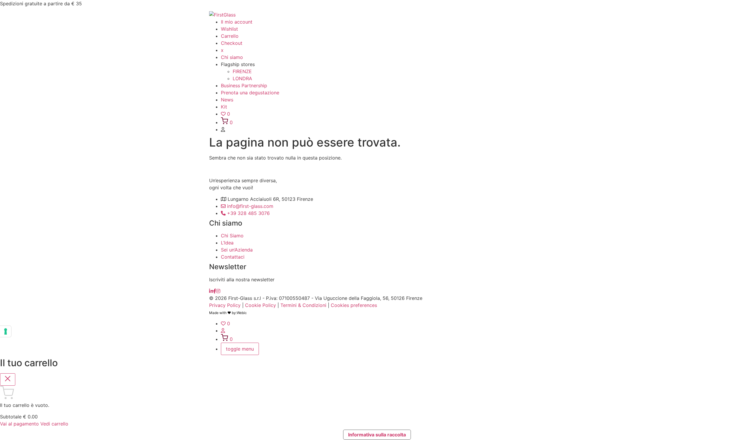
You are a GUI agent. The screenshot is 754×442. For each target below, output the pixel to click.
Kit (224, 107)
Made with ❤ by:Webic (228, 312)
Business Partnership (244, 85)
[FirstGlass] (211, 291)
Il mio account (236, 22)
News (227, 100)
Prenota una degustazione (250, 93)
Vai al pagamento (20, 424)
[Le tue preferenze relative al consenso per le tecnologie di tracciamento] (5, 331)
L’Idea (227, 243)
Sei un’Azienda (237, 250)
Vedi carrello (54, 424)
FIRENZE (242, 71)
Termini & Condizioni (303, 305)
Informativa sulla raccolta (377, 435)
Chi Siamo (232, 236)
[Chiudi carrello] (7, 379)
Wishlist (229, 29)
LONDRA (242, 78)
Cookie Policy (260, 305)
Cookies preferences (354, 305)
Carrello (230, 36)
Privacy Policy (225, 305)
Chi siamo (232, 57)
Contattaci (232, 257)
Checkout (231, 43)
